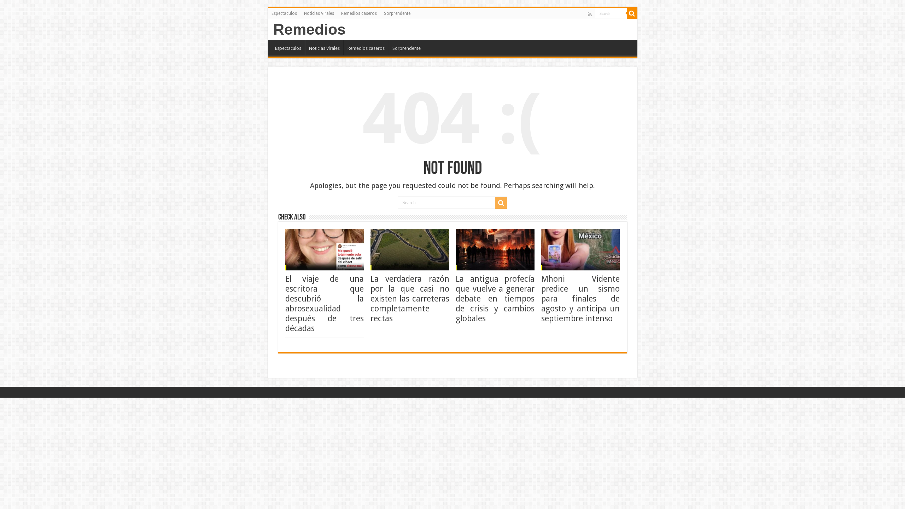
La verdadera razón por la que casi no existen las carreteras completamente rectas (409, 298)
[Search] (632, 13)
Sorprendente (397, 13)
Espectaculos (284, 13)
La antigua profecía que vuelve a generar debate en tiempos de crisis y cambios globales (495, 298)
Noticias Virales (319, 13)
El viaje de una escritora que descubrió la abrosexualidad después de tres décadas (324, 303)
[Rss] (589, 14)
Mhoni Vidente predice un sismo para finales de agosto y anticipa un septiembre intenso (580, 298)
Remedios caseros (359, 13)
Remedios (309, 29)
